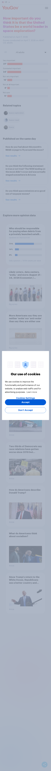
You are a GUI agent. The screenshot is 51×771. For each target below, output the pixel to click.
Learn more (31, 392)
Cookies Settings (25, 398)
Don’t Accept (25, 410)
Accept (26, 402)
